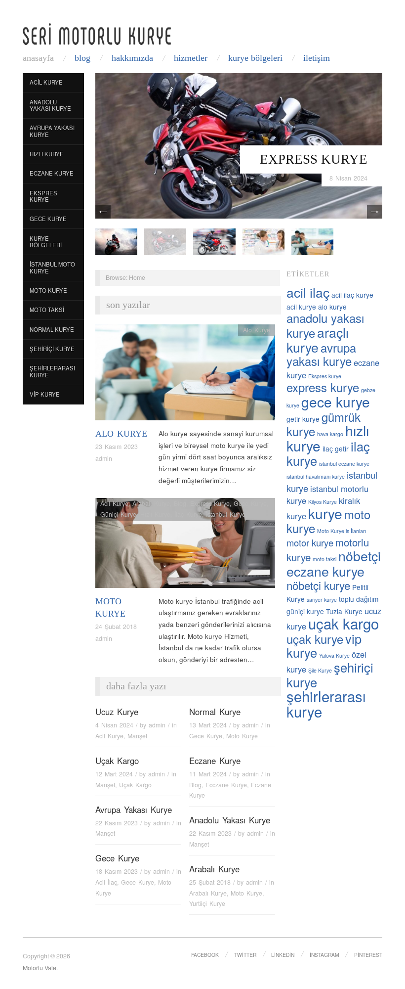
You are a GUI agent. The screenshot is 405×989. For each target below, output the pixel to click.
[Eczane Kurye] (263, 241)
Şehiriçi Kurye (52, 349)
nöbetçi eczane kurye (333, 563)
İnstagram (324, 954)
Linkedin (282, 954)
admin (103, 458)
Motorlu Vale (39, 967)
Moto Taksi (47, 310)
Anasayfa (38, 57)
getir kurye (303, 419)
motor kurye (309, 542)
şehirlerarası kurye (326, 703)
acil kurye (301, 307)
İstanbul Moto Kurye (52, 267)
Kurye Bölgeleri (255, 57)
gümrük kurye (323, 424)
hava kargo (330, 434)
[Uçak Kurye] (214, 241)
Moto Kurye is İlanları (341, 531)
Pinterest (368, 954)
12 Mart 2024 (114, 773)
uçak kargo (343, 623)
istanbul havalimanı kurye (315, 476)
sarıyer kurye (322, 599)
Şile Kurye (320, 670)
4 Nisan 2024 (114, 724)
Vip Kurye (45, 394)
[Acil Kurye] (312, 241)
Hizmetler (190, 57)
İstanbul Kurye (225, 514)
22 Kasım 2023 (116, 822)
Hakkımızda (132, 57)
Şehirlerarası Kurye (52, 371)
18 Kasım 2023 (116, 871)
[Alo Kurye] (185, 375)
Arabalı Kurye (151, 503)
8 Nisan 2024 (348, 178)
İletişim (316, 57)
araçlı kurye (317, 339)
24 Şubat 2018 (116, 626)
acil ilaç (307, 292)
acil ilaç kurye (352, 295)
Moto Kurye (48, 290)
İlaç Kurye (188, 514)
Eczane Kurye (52, 173)
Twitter (245, 954)
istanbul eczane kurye (344, 463)
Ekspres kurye (324, 376)
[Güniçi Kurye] (116, 241)
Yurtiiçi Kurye (207, 903)
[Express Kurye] (238, 145)
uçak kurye (314, 638)
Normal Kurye (52, 329)
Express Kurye (313, 159)
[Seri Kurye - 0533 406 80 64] (97, 34)
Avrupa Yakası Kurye (52, 131)
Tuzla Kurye (344, 611)
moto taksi (324, 559)
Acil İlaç (106, 882)
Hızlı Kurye (47, 154)
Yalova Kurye (334, 655)
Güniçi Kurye (118, 514)
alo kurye (332, 307)
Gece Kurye (48, 219)
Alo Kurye (121, 434)
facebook (205, 954)
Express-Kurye (210, 503)
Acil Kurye (46, 82)
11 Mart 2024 (208, 773)
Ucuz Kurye (116, 712)
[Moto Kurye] (185, 545)
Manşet (137, 735)
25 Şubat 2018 (210, 882)
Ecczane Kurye (226, 784)
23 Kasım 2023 (116, 446)
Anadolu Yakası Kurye (50, 105)
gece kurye (335, 401)
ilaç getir (336, 448)
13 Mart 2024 (208, 724)
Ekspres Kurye (43, 196)
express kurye (322, 387)
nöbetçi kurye (318, 585)
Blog (82, 57)
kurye (325, 513)
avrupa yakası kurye (321, 354)
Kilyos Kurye (322, 501)
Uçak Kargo (117, 760)
